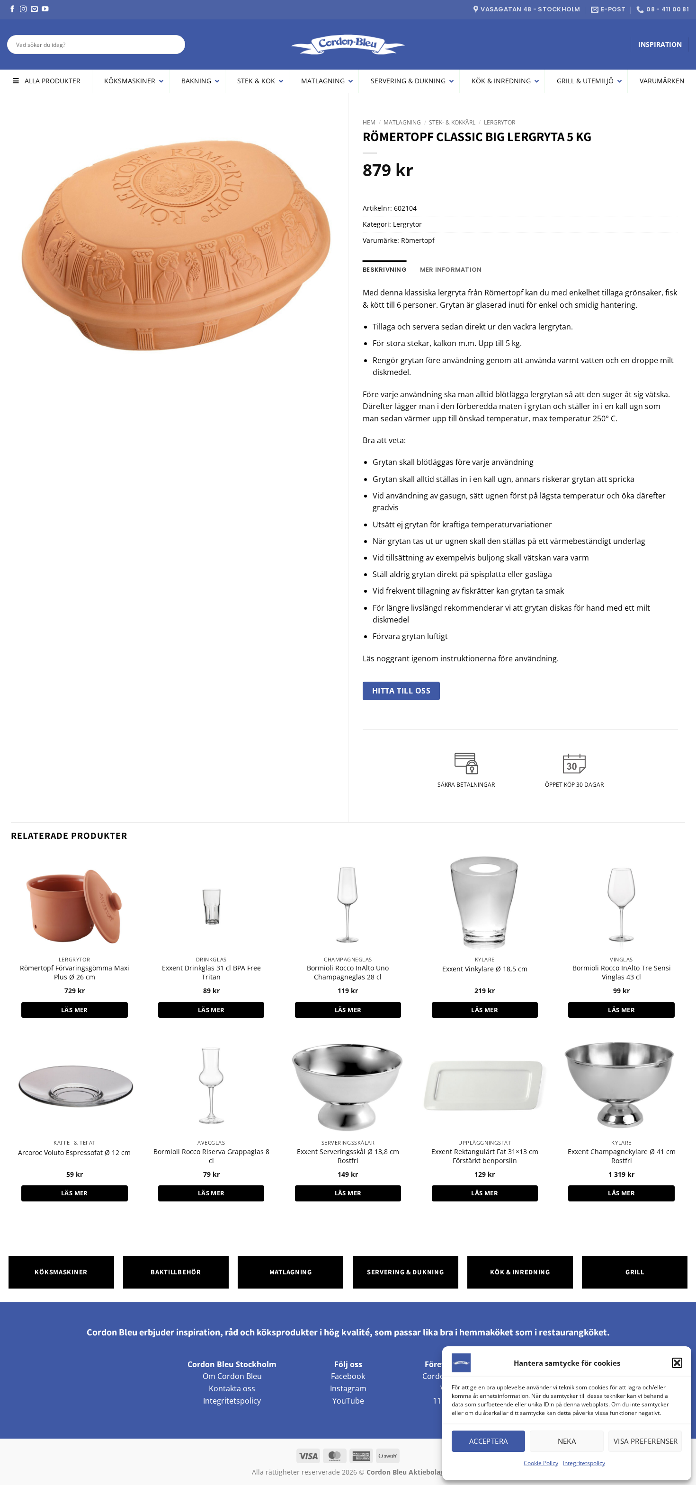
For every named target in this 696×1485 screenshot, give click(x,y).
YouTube (348, 1401)
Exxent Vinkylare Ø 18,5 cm (484, 969)
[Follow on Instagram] (23, 9)
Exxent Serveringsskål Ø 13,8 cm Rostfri (348, 1156)
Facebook (348, 1376)
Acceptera (488, 1441)
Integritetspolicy (584, 1463)
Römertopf (418, 240)
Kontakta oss (232, 1388)
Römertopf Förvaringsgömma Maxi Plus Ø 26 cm (74, 972)
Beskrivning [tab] (385, 270)
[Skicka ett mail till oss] (34, 9)
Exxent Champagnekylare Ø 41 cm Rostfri (622, 1156)
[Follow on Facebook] (12, 9)
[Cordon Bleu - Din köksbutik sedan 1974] (348, 44)
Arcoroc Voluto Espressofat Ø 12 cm (74, 1152)
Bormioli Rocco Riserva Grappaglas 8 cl (211, 1156)
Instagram (348, 1388)
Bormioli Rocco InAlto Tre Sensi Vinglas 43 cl (621, 972)
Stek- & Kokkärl (452, 122)
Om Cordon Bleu (232, 1376)
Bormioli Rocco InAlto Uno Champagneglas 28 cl (348, 972)
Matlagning (402, 122)
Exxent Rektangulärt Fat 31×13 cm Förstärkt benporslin (484, 1156)
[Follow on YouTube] (45, 9)
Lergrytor (499, 122)
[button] (677, 1363)
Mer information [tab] (451, 270)
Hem (369, 122)
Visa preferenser (646, 1441)
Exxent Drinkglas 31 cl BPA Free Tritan (211, 972)
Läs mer (74, 1009)
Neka (567, 1441)
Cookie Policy (541, 1463)
